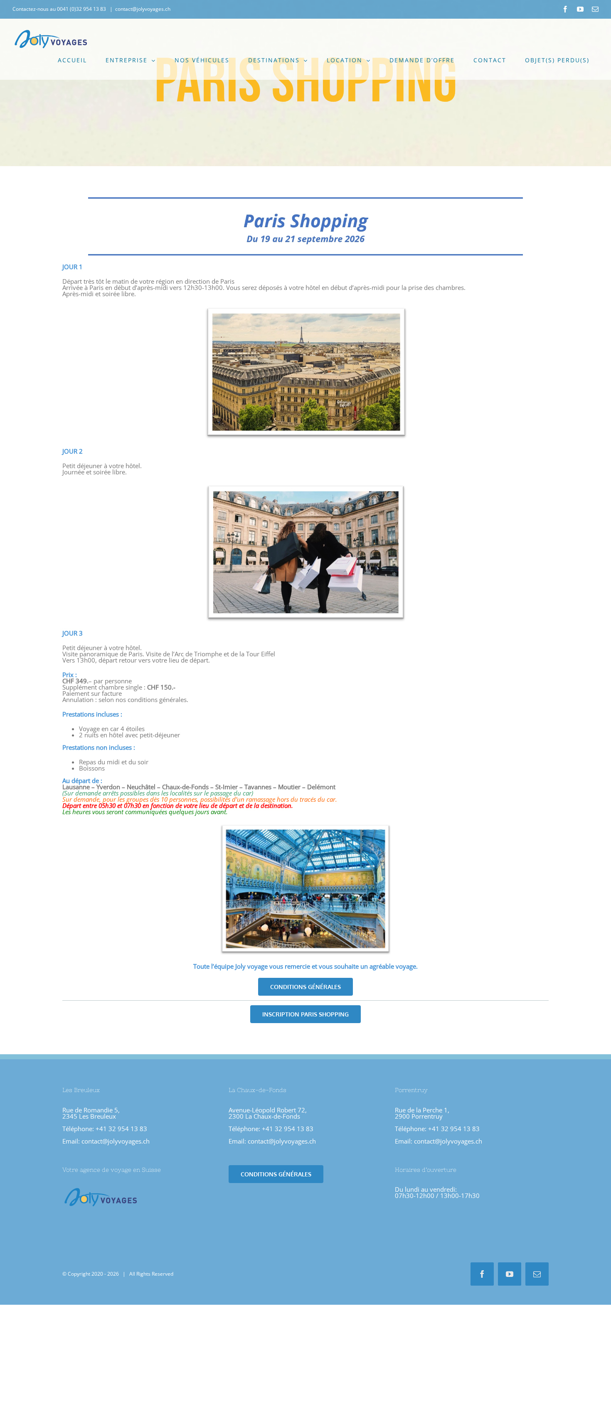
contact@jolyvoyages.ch (142, 8)
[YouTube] (580, 9)
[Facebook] (565, 9)
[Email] (595, 9)
